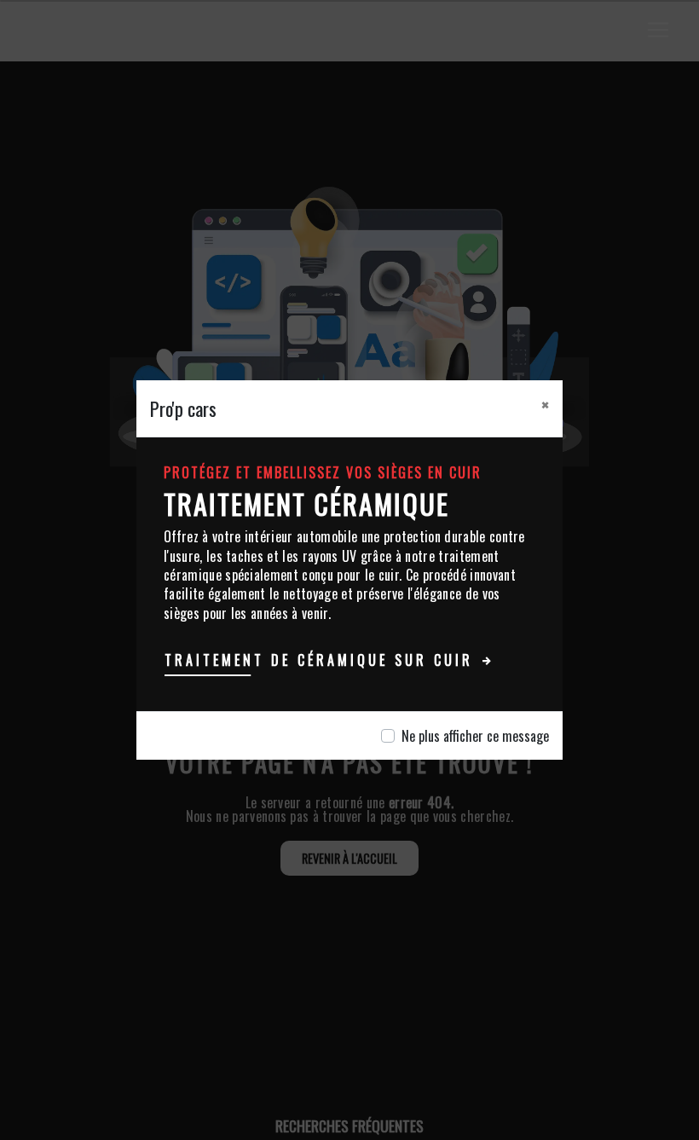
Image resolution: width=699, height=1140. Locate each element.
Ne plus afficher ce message (475, 736)
